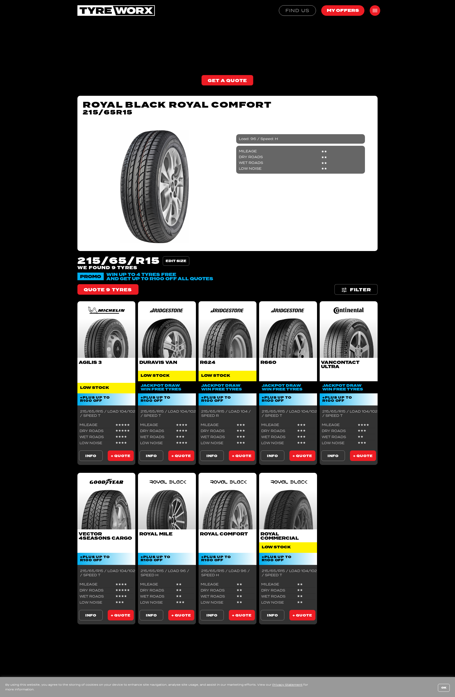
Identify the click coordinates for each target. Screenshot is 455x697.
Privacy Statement (287, 684)
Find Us (297, 10)
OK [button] (443, 688)
